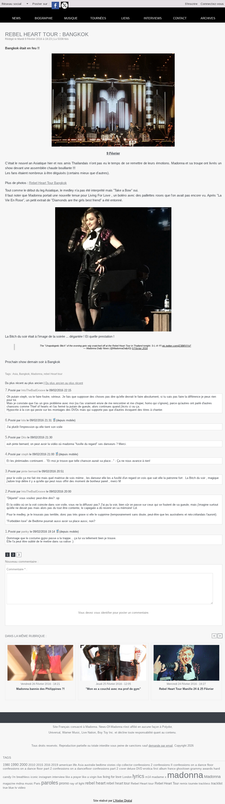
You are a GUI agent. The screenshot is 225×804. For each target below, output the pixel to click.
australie (89, 765)
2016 (47, 765)
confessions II (162, 765)
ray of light (77, 783)
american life (68, 765)
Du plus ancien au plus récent (64, 383)
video (21, 787)
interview (58, 777)
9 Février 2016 (140, 348)
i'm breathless (21, 777)
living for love (112, 777)
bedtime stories (106, 765)
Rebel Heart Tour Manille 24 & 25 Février (186, 689)
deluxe (131, 768)
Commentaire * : (17, 569)
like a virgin (89, 777)
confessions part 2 (105, 768)
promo (64, 783)
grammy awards (201, 768)
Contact (180, 18)
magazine (9, 783)
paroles (49, 783)
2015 (39, 765)
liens (125, 18)
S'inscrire (191, 4)
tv (16, 787)
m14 (148, 777)
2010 (31, 765)
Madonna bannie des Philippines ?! (40, 689)
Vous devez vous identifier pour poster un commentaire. (113, 612)
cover (122, 768)
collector (127, 765)
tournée (193, 783)
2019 (54, 765)
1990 (15, 765)
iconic (34, 777)
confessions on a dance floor (193, 765)
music (29, 783)
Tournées (98, 18)
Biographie (44, 18)
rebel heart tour (118, 783)
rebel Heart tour (53, 373)
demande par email (161, 745)
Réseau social (11, 4)
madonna (185, 775)
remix (183, 783)
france (172, 768)
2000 (23, 765)
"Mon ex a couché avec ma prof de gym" (113, 689)
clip (118, 765)
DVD (139, 768)
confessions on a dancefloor (72, 768)
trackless (204, 783)
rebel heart (95, 783)
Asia (15, 373)
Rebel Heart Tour (167, 783)
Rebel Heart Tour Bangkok (48, 183)
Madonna (36, 373)
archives (208, 18)
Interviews (153, 18)
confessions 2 (142, 765)
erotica (147, 768)
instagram (45, 777)
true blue (8, 787)
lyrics (138, 776)
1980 (6, 765)
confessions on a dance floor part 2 (27, 768)
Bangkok (24, 373)
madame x (159, 777)
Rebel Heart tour (142, 783)
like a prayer (73, 777)
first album (160, 768)
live (99, 777)
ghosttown (182, 768)
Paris (37, 783)
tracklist (216, 783)
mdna (20, 783)
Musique (71, 18)
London (127, 777)
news (16, 18)
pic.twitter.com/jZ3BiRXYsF (176, 345)
